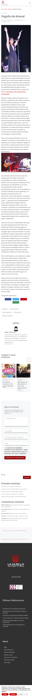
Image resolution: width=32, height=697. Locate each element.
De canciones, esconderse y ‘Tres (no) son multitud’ (8, 384)
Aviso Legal (7, 662)
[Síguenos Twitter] (4, 470)
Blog (6, 9)
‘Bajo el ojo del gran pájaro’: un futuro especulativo (13, 496)
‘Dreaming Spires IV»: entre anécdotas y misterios (14, 625)
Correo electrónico (14, 437)
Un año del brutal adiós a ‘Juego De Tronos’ (17, 516)
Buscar (3, 474)
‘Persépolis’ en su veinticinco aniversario (11, 486)
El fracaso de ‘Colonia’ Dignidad (18, 513)
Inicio (2, 9)
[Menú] (30, 3)
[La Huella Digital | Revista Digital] (3, 2)
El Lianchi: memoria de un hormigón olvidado (12, 491)
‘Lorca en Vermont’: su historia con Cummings (12, 494)
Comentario (10, 418)
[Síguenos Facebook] (1, 470)
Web (6, 443)
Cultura (9, 9)
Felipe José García (8, 20)
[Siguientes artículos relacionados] (29, 360)
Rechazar (13, 694)
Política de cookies (9, 660)
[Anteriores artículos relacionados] (25, 360)
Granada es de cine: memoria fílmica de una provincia (14, 489)
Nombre (8, 431)
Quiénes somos (8, 655)
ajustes (4, 691)
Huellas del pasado (9, 652)
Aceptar (5, 694)
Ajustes (21, 694)
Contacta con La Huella (10, 657)
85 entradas (9, 343)
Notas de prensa (8, 650)
